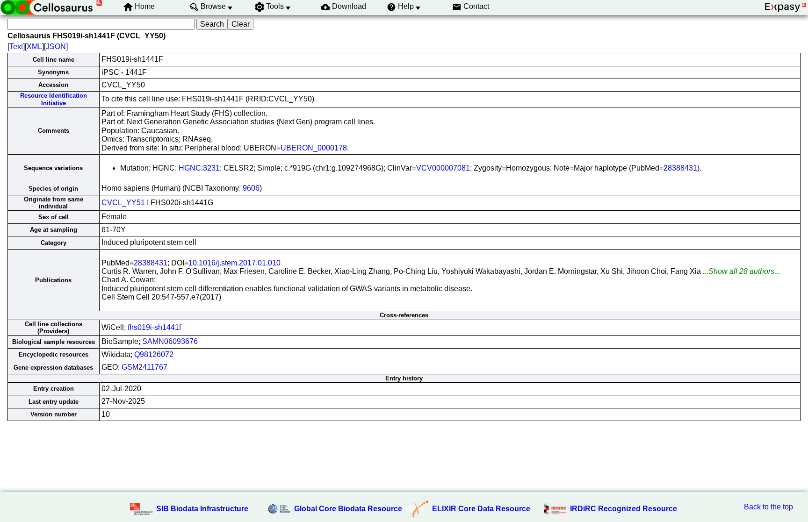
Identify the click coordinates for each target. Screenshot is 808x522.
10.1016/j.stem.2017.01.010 (234, 263)
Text (16, 46)
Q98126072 (153, 354)
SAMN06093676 (170, 341)
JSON (56, 46)
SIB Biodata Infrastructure (202, 509)
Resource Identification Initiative (53, 99)
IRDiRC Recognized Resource (623, 509)
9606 (251, 188)
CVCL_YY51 (123, 203)
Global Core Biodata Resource (348, 509)
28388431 (680, 168)
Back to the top (768, 507)
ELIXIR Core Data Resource (481, 509)
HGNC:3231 (199, 168)
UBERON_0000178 (314, 148)
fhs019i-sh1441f (154, 327)
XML (34, 46)
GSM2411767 (144, 367)
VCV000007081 (443, 168)
